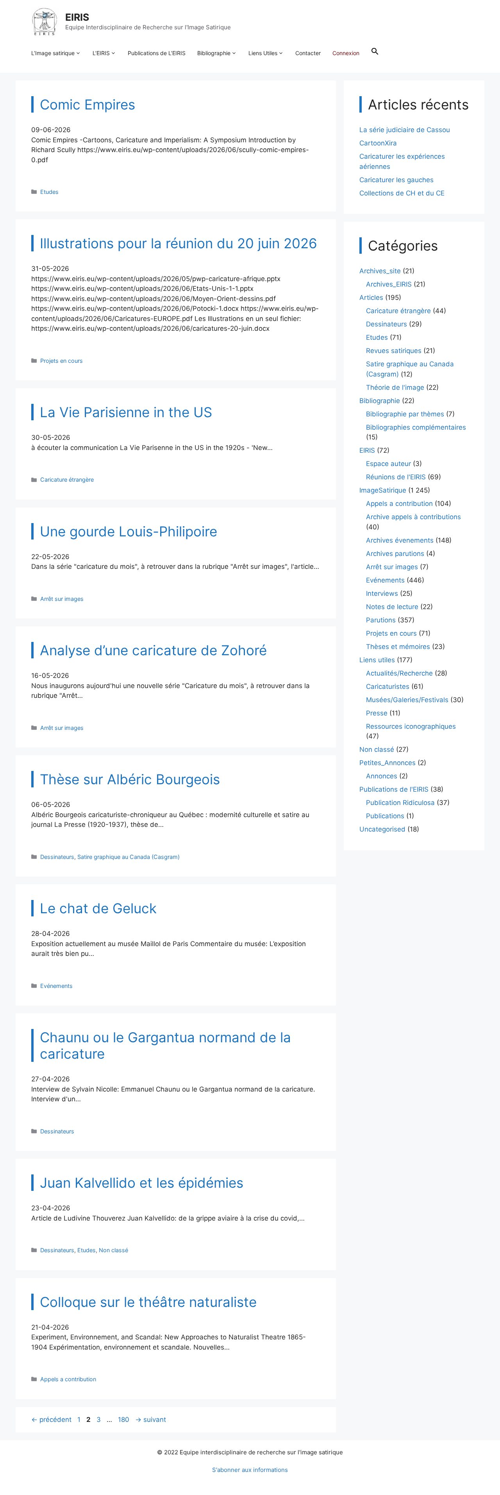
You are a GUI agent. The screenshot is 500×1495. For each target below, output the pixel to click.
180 (124, 1419)
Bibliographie (213, 53)
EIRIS (77, 17)
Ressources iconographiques (411, 726)
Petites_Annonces (387, 763)
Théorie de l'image (395, 387)
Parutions (381, 620)
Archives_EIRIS (389, 284)
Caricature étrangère (67, 479)
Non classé (113, 1250)
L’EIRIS (101, 53)
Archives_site (380, 271)
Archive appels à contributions (413, 517)
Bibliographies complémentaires (416, 427)
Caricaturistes (387, 686)
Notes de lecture (392, 607)
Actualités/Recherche (399, 673)
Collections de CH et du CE (402, 193)
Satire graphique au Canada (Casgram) (128, 856)
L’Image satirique (53, 53)
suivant (150, 1419)
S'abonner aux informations (250, 1469)
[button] (375, 53)
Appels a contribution (68, 1379)
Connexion (345, 53)
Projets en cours (61, 360)
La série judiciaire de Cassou (404, 130)
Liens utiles (377, 660)
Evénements (56, 985)
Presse (377, 713)
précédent (51, 1419)
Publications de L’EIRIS (157, 53)
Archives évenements (400, 540)
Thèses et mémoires (398, 647)
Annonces (381, 776)
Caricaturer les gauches (396, 180)
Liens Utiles (262, 53)
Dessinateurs (57, 856)
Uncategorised (382, 829)
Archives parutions (395, 553)
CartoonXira (378, 143)
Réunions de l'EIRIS (396, 477)
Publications (385, 816)
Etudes (49, 191)
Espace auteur (388, 464)
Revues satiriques (393, 351)
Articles (371, 297)
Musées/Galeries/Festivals (407, 700)
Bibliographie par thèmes (405, 414)
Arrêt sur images (62, 598)
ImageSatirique (382, 490)
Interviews (382, 593)
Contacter (308, 53)
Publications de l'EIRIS (394, 789)
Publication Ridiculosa (400, 803)
